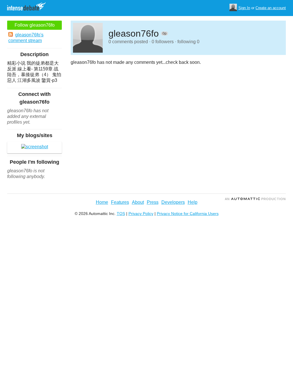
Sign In (244, 8)
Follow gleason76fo (35, 25)
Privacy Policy (140, 213)
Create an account (271, 8)
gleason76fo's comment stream (25, 37)
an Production (255, 199)
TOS (121, 213)
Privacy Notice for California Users (188, 213)
